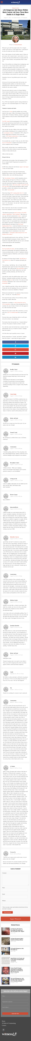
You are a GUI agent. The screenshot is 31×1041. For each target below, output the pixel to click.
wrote (10, 111)
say (11, 280)
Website (4, 900)
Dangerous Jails (15, 8)
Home (3, 1021)
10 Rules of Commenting (9, 1023)
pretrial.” (19, 294)
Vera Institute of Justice (9, 178)
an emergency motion (8, 132)
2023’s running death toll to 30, (17, 193)
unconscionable (11, 189)
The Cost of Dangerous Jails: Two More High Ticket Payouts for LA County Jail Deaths (17, 980)
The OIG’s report (6, 121)
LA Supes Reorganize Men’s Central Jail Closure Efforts (17, 939)
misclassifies (4, 283)
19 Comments (24, 17)
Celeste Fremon (17, 17)
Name (3, 887)
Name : (3, 996)
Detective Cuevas (14, 537)
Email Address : (5, 1007)
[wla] (15, 2)
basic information (20, 268)
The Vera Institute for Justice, (8, 248)
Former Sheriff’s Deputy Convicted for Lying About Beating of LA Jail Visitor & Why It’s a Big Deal (17, 970)
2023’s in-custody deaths (12, 312)
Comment (4, 873)
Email (3, 894)
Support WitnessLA (15, 919)
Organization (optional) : (7, 1001)
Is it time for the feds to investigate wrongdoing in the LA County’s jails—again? (17, 930)
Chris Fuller (13, 394)
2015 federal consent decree (12, 136)
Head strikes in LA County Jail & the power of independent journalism (17, 959)
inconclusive (5, 281)
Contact (4, 1025)
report (19, 216)
